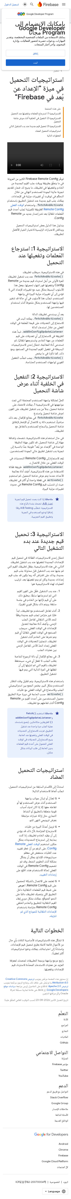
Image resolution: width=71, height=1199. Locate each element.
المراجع (64, 1025)
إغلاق (35, 53)
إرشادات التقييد (48, 874)
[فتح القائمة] (63, 4)
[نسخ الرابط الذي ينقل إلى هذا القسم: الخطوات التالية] (27, 931)
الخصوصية (55, 1181)
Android (63, 1143)
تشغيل (56, 70)
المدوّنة (65, 1058)
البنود (65, 1181)
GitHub (64, 1042)
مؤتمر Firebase (60, 1064)
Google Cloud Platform (55, 1161)
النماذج (65, 1031)
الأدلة (66, 1019)
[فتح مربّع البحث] (32, 4)
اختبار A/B (48, 503)
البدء (35, 62)
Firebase (63, 1155)
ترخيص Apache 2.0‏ (58, 986)
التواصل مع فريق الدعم (57, 1091)
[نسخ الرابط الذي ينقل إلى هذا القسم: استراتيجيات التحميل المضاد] (46, 777)
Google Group (59, 1103)
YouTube (63, 1075)
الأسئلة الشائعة (61, 1114)
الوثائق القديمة (61, 1120)
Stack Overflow (59, 1097)
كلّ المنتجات (62, 1167)
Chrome (63, 1149)
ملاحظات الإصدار (60, 1109)
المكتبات (64, 1036)
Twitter (64, 1070)
